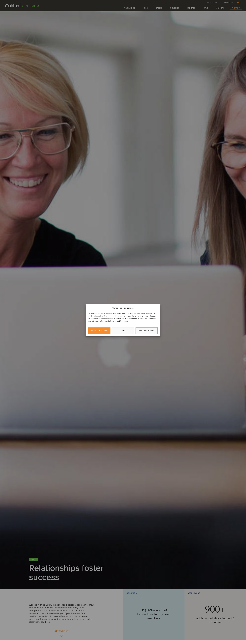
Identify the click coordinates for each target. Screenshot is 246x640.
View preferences (146, 330)
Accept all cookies (99, 330)
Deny (123, 330)
